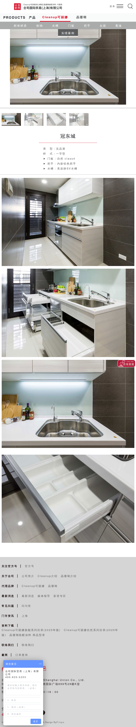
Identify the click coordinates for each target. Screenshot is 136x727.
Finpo (60, 722)
